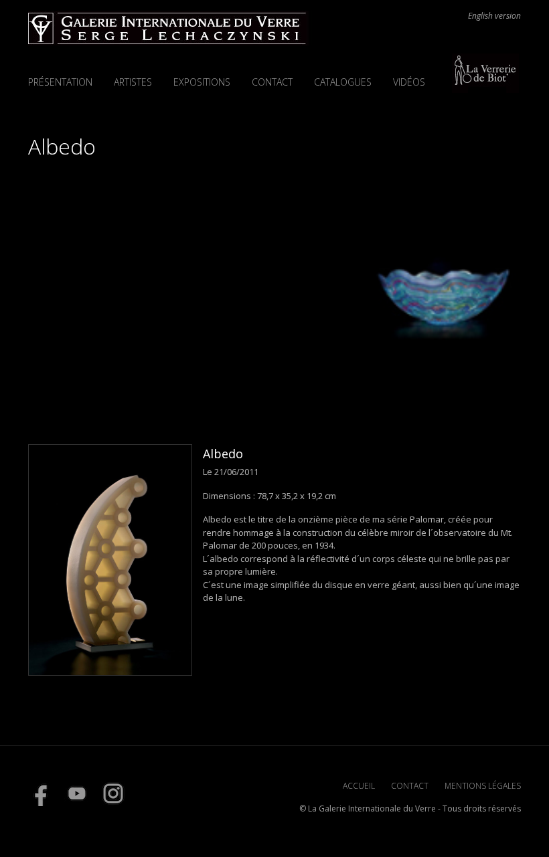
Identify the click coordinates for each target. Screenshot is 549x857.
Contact (272, 82)
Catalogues (343, 82)
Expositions (201, 82)
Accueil (359, 785)
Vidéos (409, 82)
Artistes (133, 82)
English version (494, 16)
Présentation (60, 82)
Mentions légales (483, 785)
